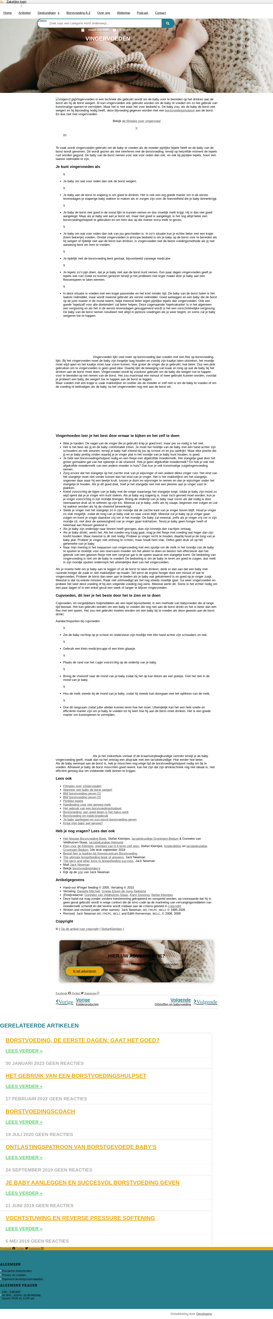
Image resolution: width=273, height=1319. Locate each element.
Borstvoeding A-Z (78, 13)
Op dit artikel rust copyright (80, 929)
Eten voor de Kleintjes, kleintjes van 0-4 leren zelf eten (101, 846)
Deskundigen (47, 13)
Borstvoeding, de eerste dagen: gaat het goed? (83, 1040)
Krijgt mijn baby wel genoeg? (83, 823)
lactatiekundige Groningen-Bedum (155, 838)
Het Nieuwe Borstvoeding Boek (84, 838)
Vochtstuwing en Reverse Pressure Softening (80, 1218)
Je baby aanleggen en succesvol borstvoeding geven (99, 819)
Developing (204, 1314)
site (80, 872)
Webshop (123, 13)
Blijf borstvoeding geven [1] (82, 793)
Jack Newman (80, 864)
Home (8, 13)
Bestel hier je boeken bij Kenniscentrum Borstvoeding (100, 853)
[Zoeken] (168, 23)
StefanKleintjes (111, 929)
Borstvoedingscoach (40, 1111)
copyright (174, 906)
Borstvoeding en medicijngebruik (85, 816)
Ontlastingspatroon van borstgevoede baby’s (81, 1147)
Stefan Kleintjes (162, 895)
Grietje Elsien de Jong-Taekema (124, 891)
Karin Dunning (139, 895)
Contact (160, 13)
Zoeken (42, 20)
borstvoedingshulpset (180, 110)
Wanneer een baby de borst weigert (87, 790)
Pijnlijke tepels (73, 801)
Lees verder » (24, 1050)
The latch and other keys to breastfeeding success (98, 861)
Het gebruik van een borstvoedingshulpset (92, 808)
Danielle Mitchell (88, 891)
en (64, 135)
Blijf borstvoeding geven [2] (82, 797)
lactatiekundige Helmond (106, 842)
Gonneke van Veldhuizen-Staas (106, 895)
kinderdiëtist (172, 846)
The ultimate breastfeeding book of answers (93, 857)
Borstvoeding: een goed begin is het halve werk (96, 812)
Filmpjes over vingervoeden (82, 786)
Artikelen (25, 13)
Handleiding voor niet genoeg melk (87, 804)
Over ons (103, 13)
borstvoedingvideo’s (86, 868)
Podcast (142, 13)
